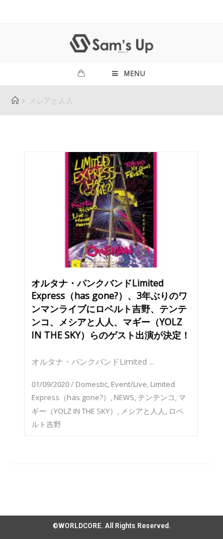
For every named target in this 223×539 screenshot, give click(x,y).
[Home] (15, 100)
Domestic (91, 384)
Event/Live (129, 384)
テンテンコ (156, 397)
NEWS (124, 397)
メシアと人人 (143, 411)
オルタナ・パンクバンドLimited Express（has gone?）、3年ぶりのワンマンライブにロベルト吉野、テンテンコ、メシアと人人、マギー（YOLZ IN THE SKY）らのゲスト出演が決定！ (110, 309)
